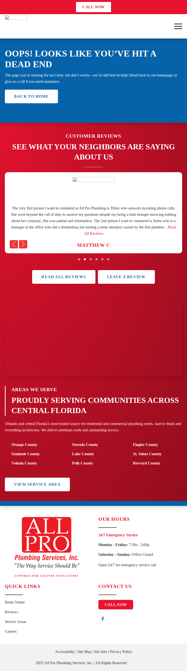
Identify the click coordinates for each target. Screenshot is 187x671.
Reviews (11, 612)
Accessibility (65, 652)
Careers (11, 631)
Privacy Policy (121, 652)
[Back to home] (16, 26)
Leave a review (126, 277)
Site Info (100, 652)
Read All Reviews (63, 277)
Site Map (84, 652)
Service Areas (15, 622)
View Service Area (37, 484)
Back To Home (31, 96)
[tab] (79, 259)
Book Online (15, 602)
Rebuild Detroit (139, 663)
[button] (178, 26)
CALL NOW (93, 7)
